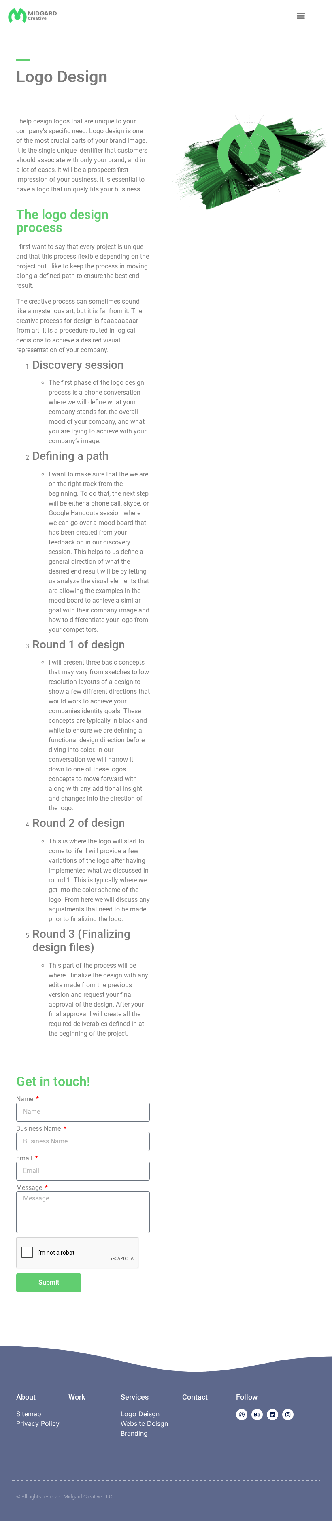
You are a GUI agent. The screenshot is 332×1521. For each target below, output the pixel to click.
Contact (195, 1397)
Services (135, 1397)
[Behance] (257, 1414)
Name (25, 1099)
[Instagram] (288, 1414)
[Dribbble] (241, 1414)
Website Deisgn (144, 1423)
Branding (134, 1433)
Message (30, 1188)
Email (25, 1158)
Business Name (39, 1129)
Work (76, 1397)
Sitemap (28, 1414)
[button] (301, 15)
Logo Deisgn (140, 1414)
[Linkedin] (272, 1414)
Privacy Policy (38, 1423)
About (26, 1397)
